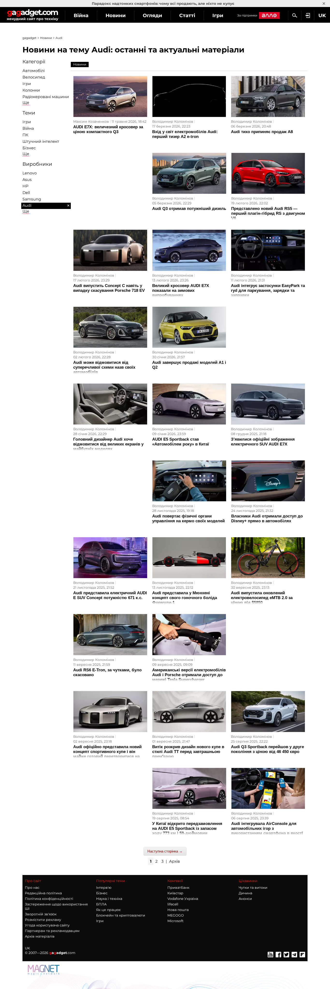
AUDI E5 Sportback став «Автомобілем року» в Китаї (180, 441)
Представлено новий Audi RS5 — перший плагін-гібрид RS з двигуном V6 (268, 213)
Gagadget (32, 15)
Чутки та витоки (253, 887)
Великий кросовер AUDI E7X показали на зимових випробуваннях (180, 290)
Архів (174, 861)
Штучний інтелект (40, 141)
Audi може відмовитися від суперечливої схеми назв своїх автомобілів (104, 367)
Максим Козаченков (91, 121)
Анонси (245, 898)
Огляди (152, 15)
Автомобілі (33, 70)
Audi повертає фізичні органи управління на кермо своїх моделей (188, 518)
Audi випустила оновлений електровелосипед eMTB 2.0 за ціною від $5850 (262, 598)
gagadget (29, 38)
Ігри (217, 15)
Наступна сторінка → (165, 851)
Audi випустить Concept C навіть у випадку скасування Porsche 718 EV (109, 288)
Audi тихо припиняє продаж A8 (262, 131)
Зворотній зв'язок (41, 914)
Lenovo (29, 173)
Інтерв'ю (103, 887)
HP (25, 186)
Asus (27, 179)
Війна (81, 15)
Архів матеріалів (40, 936)
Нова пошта (178, 910)
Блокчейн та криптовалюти (120, 915)
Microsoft (175, 921)
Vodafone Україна (182, 898)
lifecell (172, 904)
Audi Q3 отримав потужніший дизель (189, 208)
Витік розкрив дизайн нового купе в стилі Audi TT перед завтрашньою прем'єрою (188, 752)
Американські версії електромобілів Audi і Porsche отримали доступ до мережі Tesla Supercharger (189, 675)
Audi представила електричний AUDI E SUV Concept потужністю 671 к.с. (110, 595)
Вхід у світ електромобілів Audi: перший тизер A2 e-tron (185, 134)
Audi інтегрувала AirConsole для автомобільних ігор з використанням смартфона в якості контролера (267, 830)
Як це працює (108, 910)
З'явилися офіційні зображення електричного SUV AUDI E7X (263, 441)
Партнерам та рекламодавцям (52, 931)
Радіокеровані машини (45, 96)
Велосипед (33, 77)
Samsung (31, 199)
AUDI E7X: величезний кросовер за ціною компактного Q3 (108, 129)
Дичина (245, 893)
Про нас (32, 887)
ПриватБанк (178, 887)
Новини (116, 15)
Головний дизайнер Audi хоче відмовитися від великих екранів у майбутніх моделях (108, 444)
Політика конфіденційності (49, 898)
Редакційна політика (43, 893)
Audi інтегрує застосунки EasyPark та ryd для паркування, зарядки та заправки (268, 290)
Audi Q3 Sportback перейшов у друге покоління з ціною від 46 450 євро (267, 749)
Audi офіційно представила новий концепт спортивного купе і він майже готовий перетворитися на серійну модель (107, 754)
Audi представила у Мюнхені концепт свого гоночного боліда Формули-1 (184, 598)
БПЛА (101, 904)
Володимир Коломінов (172, 121)
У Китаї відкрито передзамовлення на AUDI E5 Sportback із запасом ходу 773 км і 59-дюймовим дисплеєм (187, 830)
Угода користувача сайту (47, 925)
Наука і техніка (109, 898)
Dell (26, 192)
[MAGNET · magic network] (44, 975)
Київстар (175, 893)
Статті (187, 15)
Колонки (31, 90)
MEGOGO (175, 915)
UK (27, 948)
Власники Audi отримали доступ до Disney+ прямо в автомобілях (267, 518)
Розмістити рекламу (43, 919)
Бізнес (29, 148)
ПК (25, 135)
